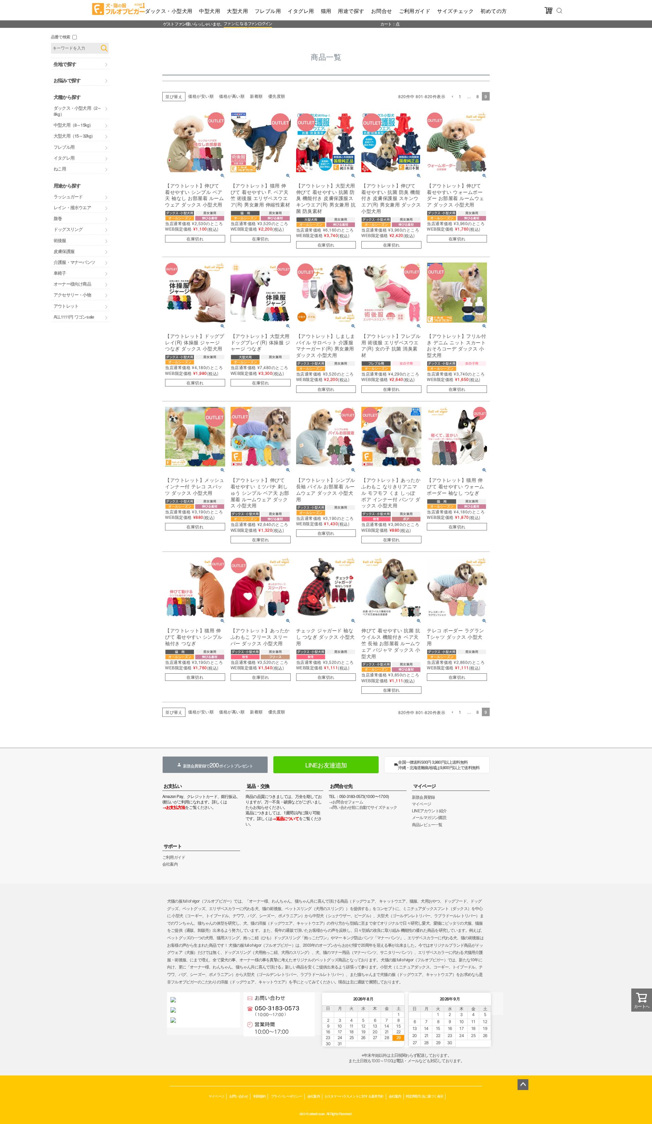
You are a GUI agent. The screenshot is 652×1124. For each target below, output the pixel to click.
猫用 (326, 10)
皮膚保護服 (64, 251)
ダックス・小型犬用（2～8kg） (77, 111)
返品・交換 (258, 785)
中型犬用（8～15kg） (73, 125)
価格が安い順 (201, 96)
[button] (452, 97)
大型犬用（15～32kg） (74, 135)
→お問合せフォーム (346, 801)
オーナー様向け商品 (72, 283)
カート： (388, 23)
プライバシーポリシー (286, 1096)
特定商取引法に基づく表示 (424, 1096)
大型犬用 (237, 10)
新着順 (256, 96)
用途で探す (351, 10)
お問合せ (381, 10)
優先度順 (276, 96)
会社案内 (170, 864)
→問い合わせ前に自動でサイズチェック (363, 807)
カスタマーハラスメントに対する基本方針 (354, 1096)
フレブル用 (268, 10)
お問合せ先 (341, 785)
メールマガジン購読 (429, 817)
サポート (173, 845)
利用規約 (259, 1096)
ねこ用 (60, 168)
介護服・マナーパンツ (74, 262)
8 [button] (477, 96)
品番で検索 (60, 36)
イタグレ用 (301, 10)
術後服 (60, 240)
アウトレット (66, 306)
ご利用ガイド (415, 10)
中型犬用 (209, 10)
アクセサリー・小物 (72, 294)
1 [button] (460, 96)
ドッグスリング (68, 229)
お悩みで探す (67, 80)
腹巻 (58, 218)
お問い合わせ (238, 1096)
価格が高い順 (231, 96)
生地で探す (65, 63)
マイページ (424, 785)
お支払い (173, 785)
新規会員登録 (423, 797)
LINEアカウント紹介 (429, 810)
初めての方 (494, 10)
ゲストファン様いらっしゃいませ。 (193, 23)
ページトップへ (523, 1084)
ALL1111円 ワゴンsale (74, 316)
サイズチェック (455, 10)
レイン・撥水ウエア (72, 207)
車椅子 (60, 273)
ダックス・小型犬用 (168, 10)
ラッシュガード (68, 196)
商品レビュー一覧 (427, 824)
